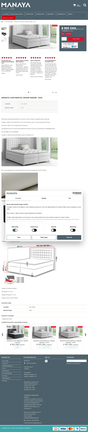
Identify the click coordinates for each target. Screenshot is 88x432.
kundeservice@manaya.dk (35, 423)
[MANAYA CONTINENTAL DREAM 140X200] (4, 28)
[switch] (34, 230)
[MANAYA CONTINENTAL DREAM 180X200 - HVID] (71, 332)
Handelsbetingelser (7, 366)
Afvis (18, 237)
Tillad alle (69, 237)
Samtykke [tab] (18, 198)
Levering (4, 376)
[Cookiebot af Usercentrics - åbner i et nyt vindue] (73, 193)
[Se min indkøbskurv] (74, 5)
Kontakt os (5, 363)
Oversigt (4, 380)
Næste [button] (59, 34)
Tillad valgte (44, 237)
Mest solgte (5, 361)
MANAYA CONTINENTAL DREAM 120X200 (17, 341)
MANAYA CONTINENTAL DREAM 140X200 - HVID (44, 341)
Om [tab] (70, 198)
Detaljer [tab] (44, 198)
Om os (4, 368)
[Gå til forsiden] (1, 22)
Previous (3, 334)
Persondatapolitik (7, 373)
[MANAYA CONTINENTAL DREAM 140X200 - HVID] (44, 332)
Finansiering (5, 371)
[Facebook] (46, 361)
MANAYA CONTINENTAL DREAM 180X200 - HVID (70, 341)
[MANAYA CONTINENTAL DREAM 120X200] (17, 332)
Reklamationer (6, 378)
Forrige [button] (5, 34)
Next (86, 334)
